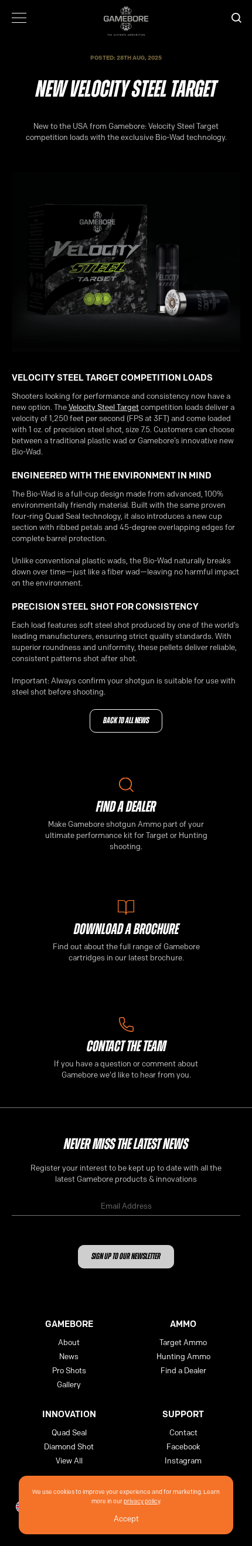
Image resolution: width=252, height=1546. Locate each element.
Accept (126, 1518)
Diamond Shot (69, 1446)
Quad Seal (69, 1432)
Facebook (183, 1446)
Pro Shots (69, 1370)
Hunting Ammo (183, 1356)
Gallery (69, 1384)
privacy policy (142, 1501)
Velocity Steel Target (104, 407)
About (69, 1342)
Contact (183, 1432)
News (69, 1356)
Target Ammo (183, 1342)
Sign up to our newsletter (126, 1257)
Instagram (183, 1460)
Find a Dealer (183, 1370)
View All (69, 1460)
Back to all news (126, 721)
